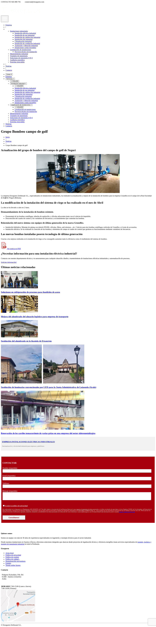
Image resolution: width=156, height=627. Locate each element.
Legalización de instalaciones (20, 50)
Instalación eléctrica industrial (25, 33)
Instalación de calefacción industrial (27, 37)
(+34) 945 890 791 (8, 581)
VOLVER (14, 81)
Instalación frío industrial (23, 39)
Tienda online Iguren (12, 565)
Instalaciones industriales (19, 31)
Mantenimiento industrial (19, 54)
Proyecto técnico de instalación (26, 52)
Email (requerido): (9, 476)
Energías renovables (17, 62)
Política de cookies (12, 557)
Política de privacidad (13, 555)
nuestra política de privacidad (127, 511)
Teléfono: (6, 483)
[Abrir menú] (4, 18)
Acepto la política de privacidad (16, 506)
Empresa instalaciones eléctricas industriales (28, 442)
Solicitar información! (9, 262)
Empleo (8, 563)
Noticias (8, 66)
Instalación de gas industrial (24, 35)
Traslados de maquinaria (19, 56)
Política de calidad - (12, 559)
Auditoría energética (17, 60)
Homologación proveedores (15, 561)
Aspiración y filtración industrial (26, 46)
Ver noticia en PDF (14, 249)
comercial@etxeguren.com (11, 584)
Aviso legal (9, 553)
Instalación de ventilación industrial (27, 43)
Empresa (8, 25)
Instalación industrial (18, 83)
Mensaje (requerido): (10, 491)
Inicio (7, 137)
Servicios (10, 79)
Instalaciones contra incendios (25, 48)
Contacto (8, 70)
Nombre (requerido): (10, 468)
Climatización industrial (23, 41)
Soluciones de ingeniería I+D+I (21, 58)
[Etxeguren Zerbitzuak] (21, 14)
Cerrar (9, 74)
